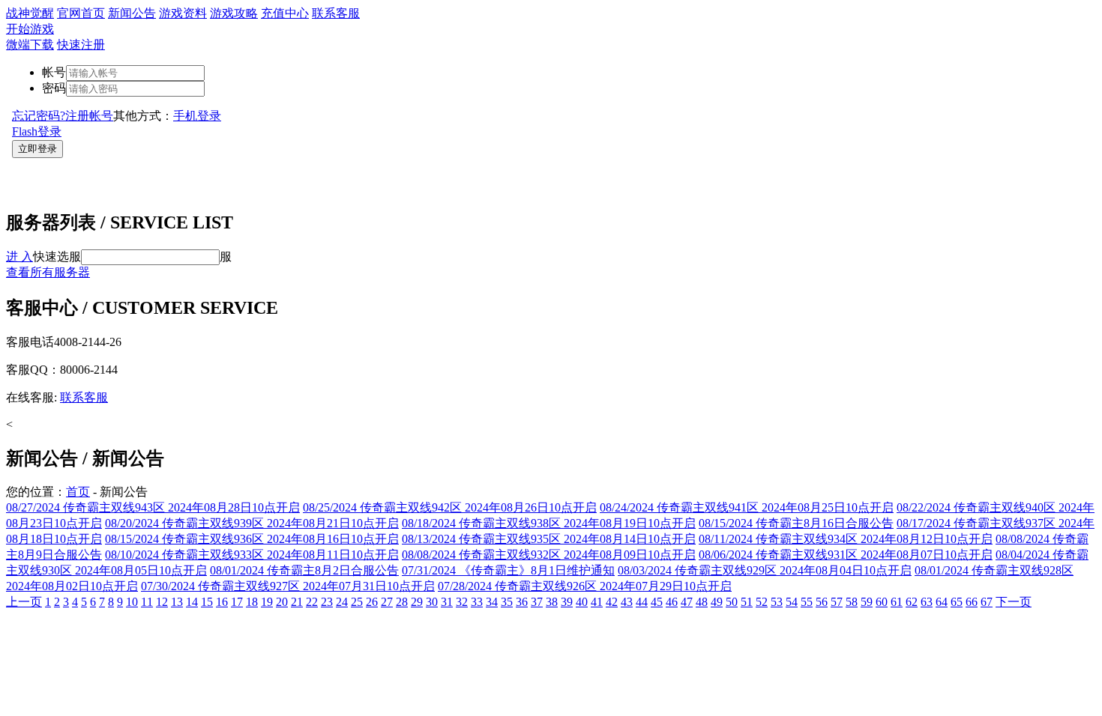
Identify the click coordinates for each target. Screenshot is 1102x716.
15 (207, 601)
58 (852, 601)
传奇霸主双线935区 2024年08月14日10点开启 (549, 539)
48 (702, 601)
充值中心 (285, 13)
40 (582, 601)
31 (447, 601)
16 (222, 601)
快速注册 (81, 44)
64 (942, 601)
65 (957, 601)
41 (597, 601)
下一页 (1014, 601)
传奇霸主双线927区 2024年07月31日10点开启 (288, 586)
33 (477, 601)
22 (312, 601)
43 (627, 601)
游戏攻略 (234, 13)
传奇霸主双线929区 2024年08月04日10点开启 (765, 570)
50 (732, 601)
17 (237, 601)
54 (792, 601)
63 (927, 601)
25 (357, 601)
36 (522, 601)
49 (717, 601)
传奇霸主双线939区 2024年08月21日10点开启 (252, 523)
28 (402, 601)
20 (282, 601)
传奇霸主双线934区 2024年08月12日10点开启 (846, 539)
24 (342, 601)
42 (612, 601)
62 (912, 601)
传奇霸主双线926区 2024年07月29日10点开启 (585, 586)
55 (807, 601)
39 (567, 601)
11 (147, 601)
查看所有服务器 (48, 272)
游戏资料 (183, 13)
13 (177, 601)
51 (747, 601)
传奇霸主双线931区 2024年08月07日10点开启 (846, 554)
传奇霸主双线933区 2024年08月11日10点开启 (252, 554)
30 (432, 601)
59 (867, 601)
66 (972, 601)
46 (672, 601)
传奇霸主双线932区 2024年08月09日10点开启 (549, 554)
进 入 (19, 256)
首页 (78, 491)
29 (417, 601)
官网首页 (81, 13)
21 (297, 601)
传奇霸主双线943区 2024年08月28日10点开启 (153, 507)
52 (762, 601)
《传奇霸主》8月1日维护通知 (508, 570)
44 (642, 601)
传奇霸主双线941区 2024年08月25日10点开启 (747, 507)
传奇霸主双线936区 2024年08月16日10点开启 (252, 539)
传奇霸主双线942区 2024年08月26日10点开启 (450, 507)
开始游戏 (30, 28)
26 (372, 601)
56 (822, 601)
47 (687, 601)
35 (507, 601)
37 (537, 601)
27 (387, 601)
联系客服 (336, 13)
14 (192, 601)
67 (987, 601)
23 (327, 601)
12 (162, 601)
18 (252, 601)
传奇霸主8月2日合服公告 (304, 570)
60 (882, 601)
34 (492, 601)
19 (267, 601)
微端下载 (30, 44)
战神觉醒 (30, 13)
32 (462, 601)
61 (897, 601)
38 (552, 601)
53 (777, 601)
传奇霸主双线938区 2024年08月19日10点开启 (549, 523)
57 (837, 601)
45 (657, 601)
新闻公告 (132, 13)
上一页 (24, 601)
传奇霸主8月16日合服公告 (796, 523)
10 (132, 601)
